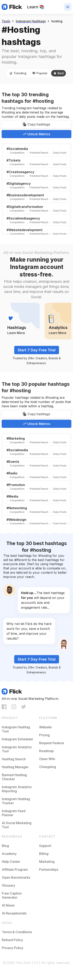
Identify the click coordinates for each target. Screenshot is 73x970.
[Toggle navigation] (67, 7)
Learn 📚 (35, 6)
